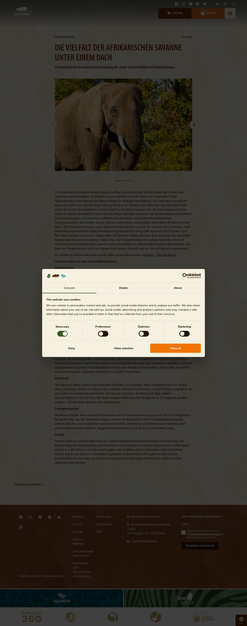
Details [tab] (123, 287)
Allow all (175, 348)
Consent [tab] (69, 287)
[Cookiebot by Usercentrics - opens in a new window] (185, 276)
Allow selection (123, 348)
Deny (71, 348)
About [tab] (178, 287)
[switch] (103, 334)
